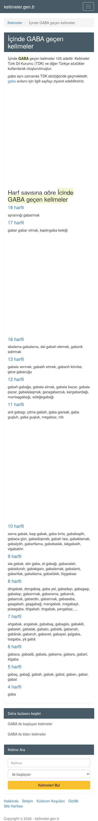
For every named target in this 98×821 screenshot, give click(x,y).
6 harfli (14, 646)
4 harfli (14, 686)
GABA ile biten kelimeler (27, 734)
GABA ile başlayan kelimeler (30, 723)
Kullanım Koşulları (51, 800)
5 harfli (14, 666)
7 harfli (14, 616)
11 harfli (16, 404)
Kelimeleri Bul (49, 785)
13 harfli (16, 359)
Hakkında (11, 800)
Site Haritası (13, 805)
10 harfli (16, 526)
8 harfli (14, 581)
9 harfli (14, 556)
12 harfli (16, 379)
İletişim (27, 800)
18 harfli (16, 207)
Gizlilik (73, 800)
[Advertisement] (49, 135)
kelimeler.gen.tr (19, 6)
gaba (12, 80)
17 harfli (16, 222)
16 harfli (16, 339)
